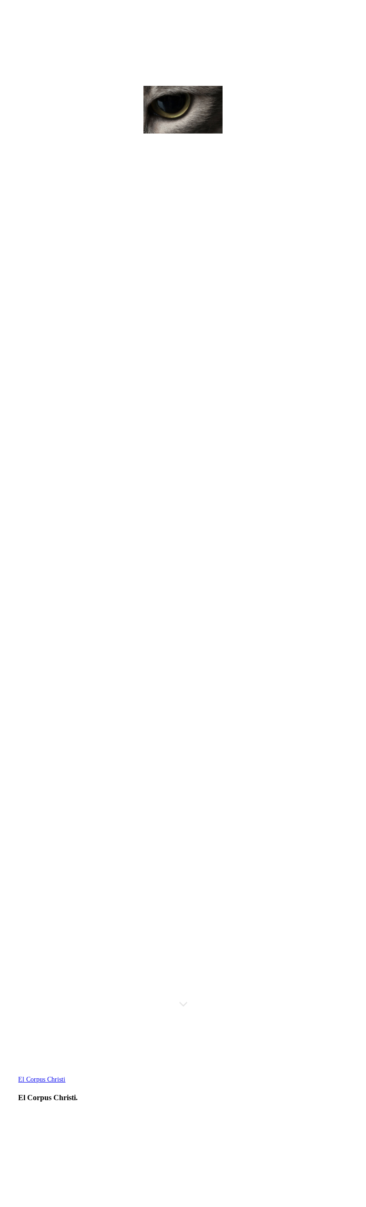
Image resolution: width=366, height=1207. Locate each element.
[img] (183, 109)
